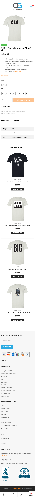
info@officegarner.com (8, 456)
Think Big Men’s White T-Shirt (17, 269)
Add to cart (25, 100)
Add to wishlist (6, 106)
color (2, 80)
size (2, 88)
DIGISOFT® (17, 72)
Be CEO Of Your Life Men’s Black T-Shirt (17, 182)
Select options (17, 189)
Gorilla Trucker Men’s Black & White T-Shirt (17, 313)
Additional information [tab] (10, 120)
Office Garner (17, 488)
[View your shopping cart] (31, 6)
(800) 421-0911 (7, 460)
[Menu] (3, 6)
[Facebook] (2, 360)
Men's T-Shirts (11, 113)
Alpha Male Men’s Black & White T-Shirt (17, 226)
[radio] (4, 85)
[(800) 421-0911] (2, 460)
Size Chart (4, 76)
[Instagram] (6, 360)
